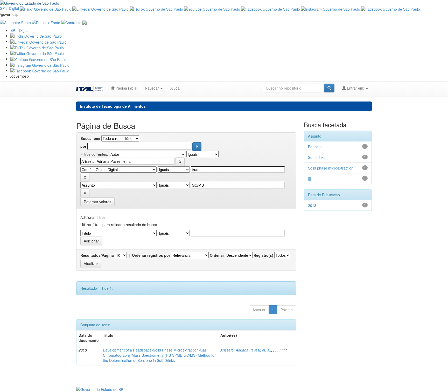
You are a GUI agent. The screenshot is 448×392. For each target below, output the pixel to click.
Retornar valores (97, 201)
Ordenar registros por (151, 255)
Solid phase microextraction (330, 168)
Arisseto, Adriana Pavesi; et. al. (245, 350)
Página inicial (126, 88)
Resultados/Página (97, 255)
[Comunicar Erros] (84, 22)
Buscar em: (90, 138)
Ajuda (175, 88)
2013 (312, 205)
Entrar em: (355, 88)
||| (309, 178)
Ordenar (217, 255)
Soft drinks (316, 157)
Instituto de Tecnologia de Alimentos (113, 106)
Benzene (315, 146)
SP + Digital (9, 8)
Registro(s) (263, 255)
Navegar (152, 88)
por (83, 146)
